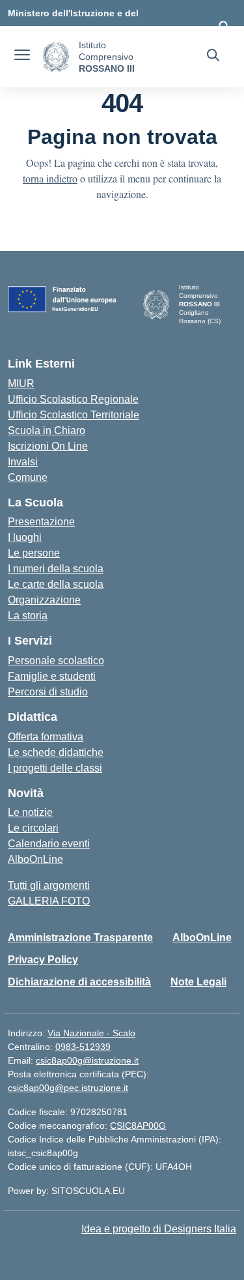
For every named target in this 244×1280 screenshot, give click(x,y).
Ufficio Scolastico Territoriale (73, 414)
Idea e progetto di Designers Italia (158, 1228)
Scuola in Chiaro (46, 430)
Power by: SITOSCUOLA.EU (66, 1190)
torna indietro (50, 178)
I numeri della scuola (55, 568)
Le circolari (33, 828)
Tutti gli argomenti (49, 885)
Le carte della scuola (55, 584)
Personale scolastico (56, 660)
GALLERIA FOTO (49, 901)
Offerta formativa (45, 736)
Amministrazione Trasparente (80, 937)
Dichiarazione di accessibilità (79, 981)
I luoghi (25, 537)
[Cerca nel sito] (213, 56)
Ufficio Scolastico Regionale (73, 399)
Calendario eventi (49, 843)
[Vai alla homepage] (56, 57)
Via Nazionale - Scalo (91, 1033)
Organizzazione (44, 599)
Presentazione (41, 521)
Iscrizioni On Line (48, 446)
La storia (27, 615)
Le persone (34, 553)
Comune (27, 477)
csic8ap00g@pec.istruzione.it (68, 1088)
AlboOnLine (35, 859)
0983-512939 (83, 1046)
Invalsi (23, 461)
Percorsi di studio (48, 691)
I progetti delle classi (55, 768)
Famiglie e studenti (52, 676)
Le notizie (30, 812)
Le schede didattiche (55, 752)
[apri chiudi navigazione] (22, 57)
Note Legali (198, 981)
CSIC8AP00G (138, 1125)
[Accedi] (223, 26)
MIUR (21, 383)
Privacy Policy (43, 959)
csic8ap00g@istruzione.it (87, 1060)
